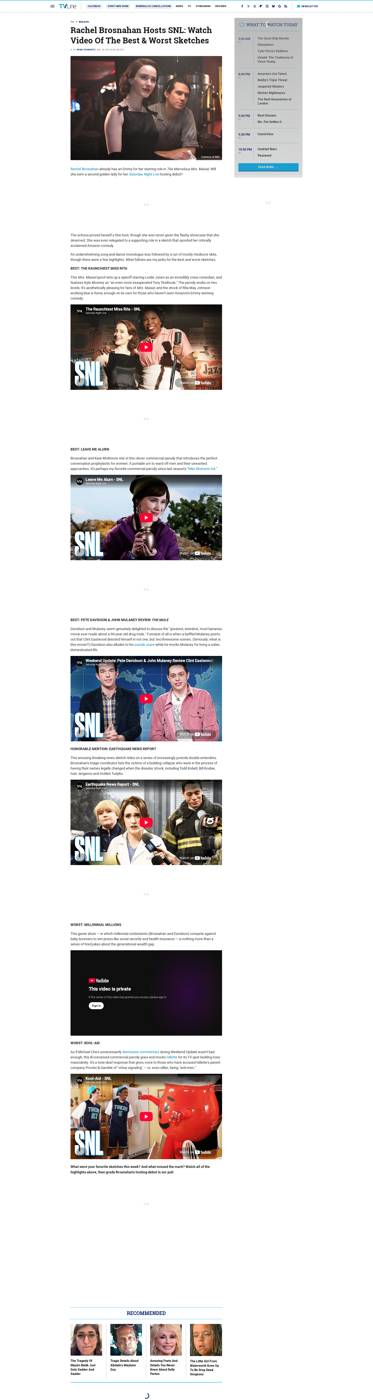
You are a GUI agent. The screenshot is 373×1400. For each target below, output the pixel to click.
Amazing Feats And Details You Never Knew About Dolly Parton (164, 1367)
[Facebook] (242, 6)
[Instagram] (267, 6)
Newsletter (310, 6)
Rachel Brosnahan (84, 169)
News (179, 6)
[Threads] (254, 6)
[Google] (279, 6)
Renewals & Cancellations (153, 6)
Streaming (203, 6)
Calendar (94, 6)
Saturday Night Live (144, 174)
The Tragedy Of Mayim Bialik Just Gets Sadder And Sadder (83, 1367)
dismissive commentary (140, 1051)
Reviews (220, 6)
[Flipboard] (261, 6)
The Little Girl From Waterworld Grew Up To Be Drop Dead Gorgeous (204, 1367)
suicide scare (144, 644)
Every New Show (118, 6)
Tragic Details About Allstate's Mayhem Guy (124, 1365)
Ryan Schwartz (86, 49)
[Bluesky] (273, 6)
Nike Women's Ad (201, 468)
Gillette (171, 1057)
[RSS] (286, 6)
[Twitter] (248, 6)
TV (189, 6)
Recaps (84, 22)
